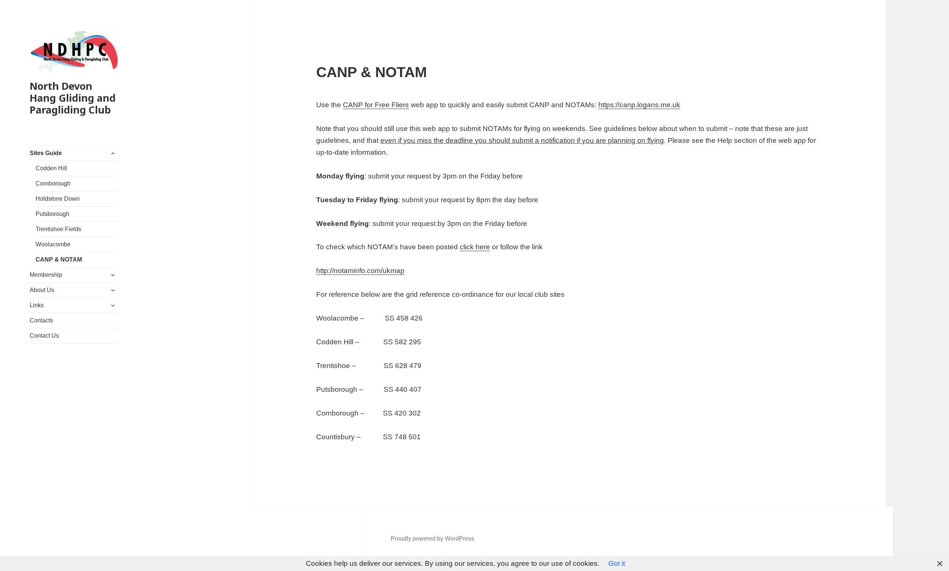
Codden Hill (51, 168)
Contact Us (44, 335)
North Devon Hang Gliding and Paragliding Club (73, 98)
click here (475, 247)
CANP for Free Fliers (376, 105)
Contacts (41, 320)
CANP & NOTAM (59, 259)
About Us (42, 290)
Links (37, 305)
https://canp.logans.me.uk (639, 105)
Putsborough (52, 214)
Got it (616, 563)
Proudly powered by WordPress (432, 538)
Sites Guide (46, 153)
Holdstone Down (58, 199)
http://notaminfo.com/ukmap (360, 271)
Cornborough (53, 183)
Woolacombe (53, 244)
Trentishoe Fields (58, 229)
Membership (46, 275)
